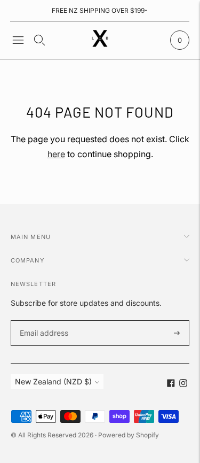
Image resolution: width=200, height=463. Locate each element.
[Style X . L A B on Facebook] (171, 384)
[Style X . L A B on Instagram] (183, 384)
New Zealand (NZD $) (53, 381)
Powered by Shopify (128, 435)
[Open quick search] (39, 40)
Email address (42, 321)
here (56, 154)
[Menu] (18, 40)
